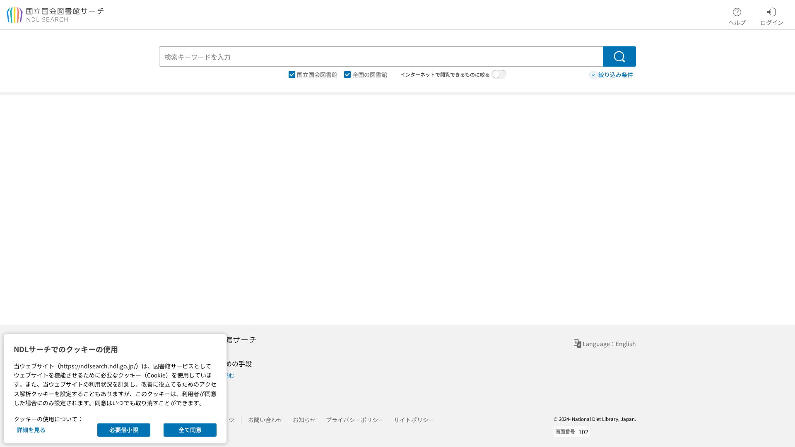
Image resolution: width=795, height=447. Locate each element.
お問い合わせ (265, 420)
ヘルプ (737, 22)
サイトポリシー (414, 420)
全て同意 (190, 429)
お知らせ (304, 420)
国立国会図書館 (317, 74)
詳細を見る (31, 429)
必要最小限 (123, 429)
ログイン (771, 22)
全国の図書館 (369, 74)
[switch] (498, 74)
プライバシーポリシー (355, 420)
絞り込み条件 (615, 74)
